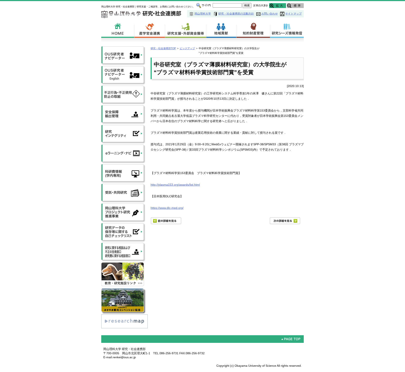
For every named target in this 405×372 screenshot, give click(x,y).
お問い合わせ (269, 13)
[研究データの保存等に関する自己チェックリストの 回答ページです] (123, 225)
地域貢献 (221, 29)
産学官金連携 (149, 29)
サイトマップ (293, 13)
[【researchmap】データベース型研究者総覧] (124, 316)
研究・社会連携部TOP (163, 48)
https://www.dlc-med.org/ (167, 208)
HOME (117, 29)
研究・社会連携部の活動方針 (236, 13)
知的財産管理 (253, 29)
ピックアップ (187, 48)
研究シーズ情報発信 (287, 29)
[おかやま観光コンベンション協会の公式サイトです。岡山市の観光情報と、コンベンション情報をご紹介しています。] (123, 290)
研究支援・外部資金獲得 (185, 29)
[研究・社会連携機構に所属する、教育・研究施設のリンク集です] (123, 264)
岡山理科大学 (202, 13)
